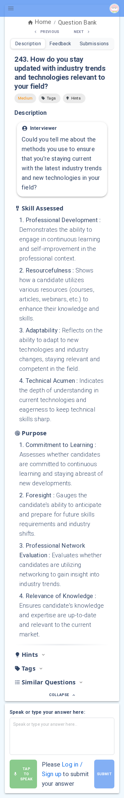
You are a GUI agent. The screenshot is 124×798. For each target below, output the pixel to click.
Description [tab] (28, 43)
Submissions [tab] (94, 43)
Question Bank (77, 22)
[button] (49, 98)
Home (43, 21)
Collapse (59, 695)
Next (79, 32)
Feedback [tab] (60, 43)
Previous (49, 32)
